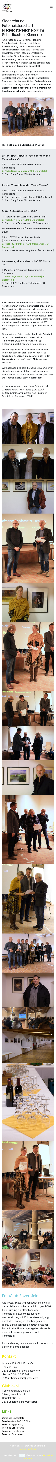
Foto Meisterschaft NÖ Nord (16, 1421)
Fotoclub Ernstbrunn (13, 1427)
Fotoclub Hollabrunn (13, 1431)
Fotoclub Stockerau (12, 1434)
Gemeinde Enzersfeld (13, 1418)
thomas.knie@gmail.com (24, 1378)
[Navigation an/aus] (51, 6)
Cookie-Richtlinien (28, 1449)
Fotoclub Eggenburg (12, 1424)
